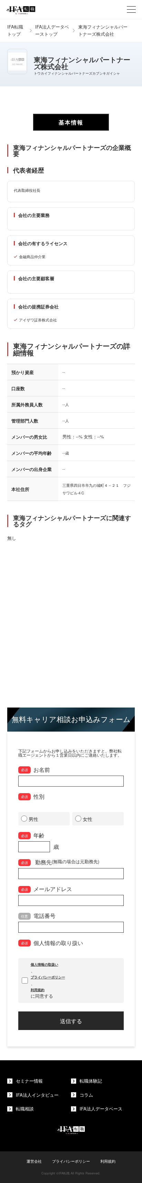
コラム (86, 1095)
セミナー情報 (29, 1080)
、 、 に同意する (48, 980)
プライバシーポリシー (48, 977)
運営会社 (34, 1161)
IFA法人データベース (101, 1108)
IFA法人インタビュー (37, 1095)
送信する (71, 1021)
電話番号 (38, 915)
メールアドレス (46, 889)
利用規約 (37, 989)
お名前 (35, 769)
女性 (87, 818)
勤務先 (60, 862)
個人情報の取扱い (44, 964)
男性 (33, 818)
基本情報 (71, 122)
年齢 (32, 835)
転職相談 (25, 1108)
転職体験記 (91, 1080)
